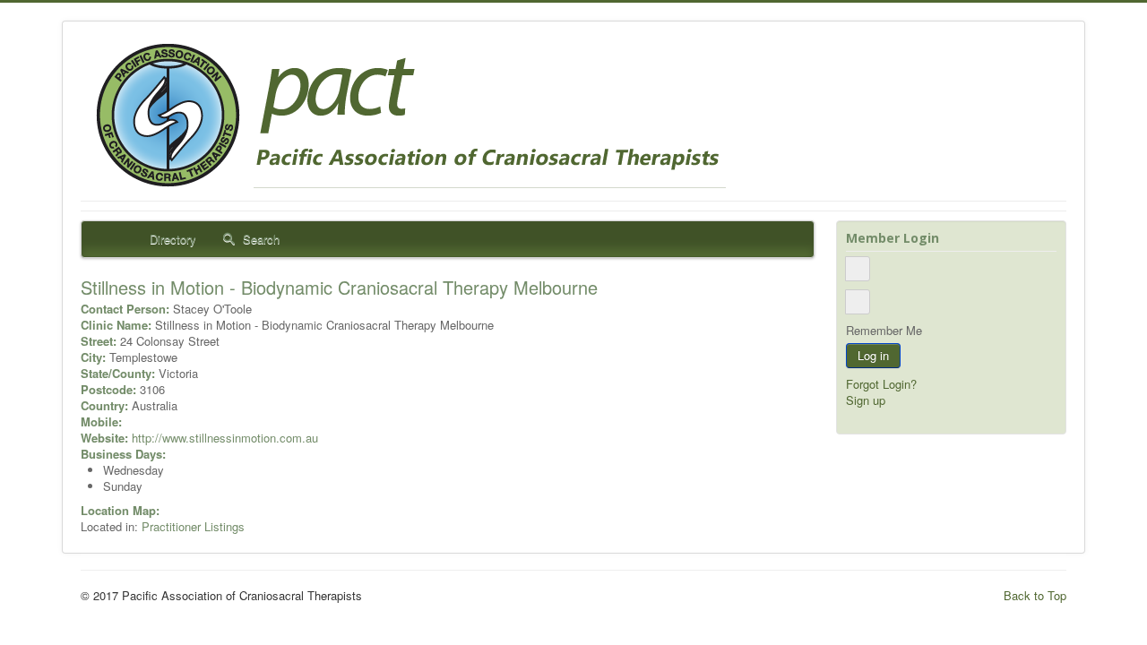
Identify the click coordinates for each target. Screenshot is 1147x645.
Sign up (865, 399)
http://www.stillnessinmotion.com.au (225, 437)
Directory (171, 238)
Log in (873, 355)
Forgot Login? (881, 383)
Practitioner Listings (193, 526)
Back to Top (1035, 595)
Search (259, 238)
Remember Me (884, 330)
